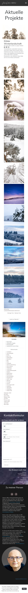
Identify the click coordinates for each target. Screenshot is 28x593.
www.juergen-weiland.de (14, 502)
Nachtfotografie (10, 376)
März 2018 (6, 404)
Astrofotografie (10, 353)
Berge (8, 354)
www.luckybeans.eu (20, 543)
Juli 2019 (6, 398)
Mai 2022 (6, 394)
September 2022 (7, 392)
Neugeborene (10, 377)
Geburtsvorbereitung (11, 364)
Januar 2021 (6, 395)
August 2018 (6, 401)
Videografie (9, 387)
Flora (8, 361)
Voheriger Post (10, 313)
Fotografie (9, 363)
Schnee (18, 310)
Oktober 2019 (7, 397)
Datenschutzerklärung (14, 590)
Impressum (18, 578)
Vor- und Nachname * (8, 423)
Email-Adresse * (6, 429)
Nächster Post (18, 313)
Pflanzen (8, 380)
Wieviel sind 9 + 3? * (7, 459)
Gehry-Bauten (10, 366)
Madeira (8, 371)
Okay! (24, 588)
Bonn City (9, 356)
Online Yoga (9, 379)
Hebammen (9, 367)
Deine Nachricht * (7, 441)
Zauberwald (13, 310)
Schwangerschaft (10, 384)
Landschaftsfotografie (11, 370)
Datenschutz (24, 578)
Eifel (10, 310)
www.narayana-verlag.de (7, 512)
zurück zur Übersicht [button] (14, 319)
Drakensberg (9, 357)
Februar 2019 (7, 400)
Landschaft (6, 310)
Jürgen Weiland (19, 45)
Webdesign (9, 389)
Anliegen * (5, 434)
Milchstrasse (9, 374)
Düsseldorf (9, 359)
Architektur (9, 351)
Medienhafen (9, 373)
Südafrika (9, 386)
